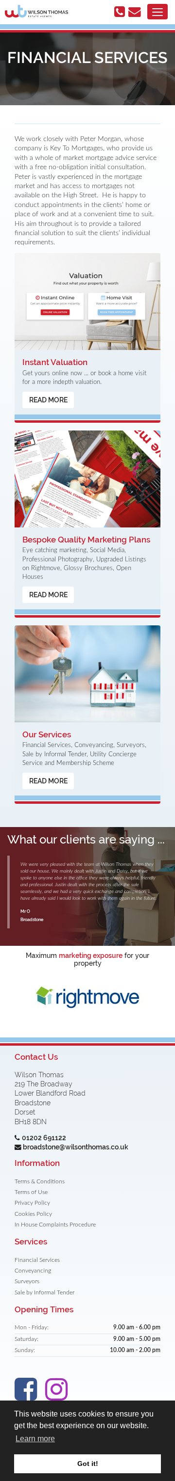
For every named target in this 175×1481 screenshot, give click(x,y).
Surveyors (27, 1281)
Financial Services (37, 1260)
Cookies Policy (33, 1214)
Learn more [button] (35, 1438)
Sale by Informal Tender (44, 1292)
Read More (48, 400)
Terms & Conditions (40, 1181)
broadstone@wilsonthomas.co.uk (75, 1147)
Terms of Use (31, 1192)
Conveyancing (33, 1271)
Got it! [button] (87, 1463)
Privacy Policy (32, 1203)
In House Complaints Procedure (55, 1224)
